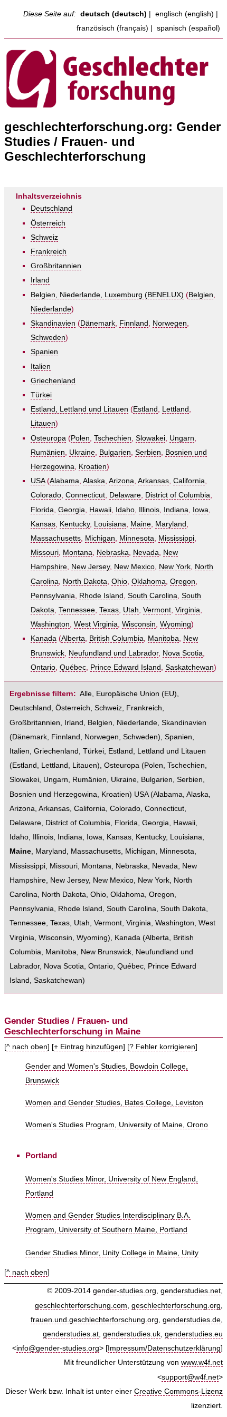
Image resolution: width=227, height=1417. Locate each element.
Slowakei (150, 438)
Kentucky (75, 524)
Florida (42, 510)
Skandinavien (53, 323)
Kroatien (93, 467)
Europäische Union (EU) (136, 694)
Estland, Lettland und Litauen (79, 409)
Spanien (44, 352)
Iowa (201, 510)
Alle (86, 694)
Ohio (119, 581)
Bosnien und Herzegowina (53, 794)
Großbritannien (56, 266)
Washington (50, 624)
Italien (41, 366)
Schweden (48, 337)
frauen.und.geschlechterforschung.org (94, 1320)
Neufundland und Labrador (113, 653)
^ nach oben (27, 1047)
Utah (131, 610)
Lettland (175, 409)
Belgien (200, 295)
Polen (80, 438)
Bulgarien (115, 452)
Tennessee (77, 610)
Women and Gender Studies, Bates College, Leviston (114, 1103)
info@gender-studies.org (57, 1348)
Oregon (182, 581)
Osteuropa (48, 438)
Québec (73, 667)
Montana (77, 552)
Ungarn (181, 438)
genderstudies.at (71, 1334)
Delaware (125, 495)
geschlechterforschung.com (81, 1305)
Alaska (94, 481)
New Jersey (90, 567)
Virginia (187, 610)
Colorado (46, 495)
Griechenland (53, 381)
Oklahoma (148, 581)
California (189, 481)
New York (175, 567)
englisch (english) (184, 14)
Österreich (48, 223)
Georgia (71, 510)
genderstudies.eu (194, 1334)
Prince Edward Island (125, 667)
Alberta (73, 638)
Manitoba (163, 638)
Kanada (43, 638)
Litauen (43, 423)
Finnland (133, 323)
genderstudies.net (190, 1291)
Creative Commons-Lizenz (178, 1391)
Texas (109, 610)
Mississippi (176, 538)
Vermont (157, 610)
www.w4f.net (202, 1362)
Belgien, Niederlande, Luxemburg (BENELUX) (107, 295)
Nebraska (113, 552)
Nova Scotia (183, 653)
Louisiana (110, 524)
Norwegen (170, 323)
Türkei (41, 395)
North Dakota (85, 581)
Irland (40, 280)
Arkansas (153, 481)
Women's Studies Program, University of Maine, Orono (116, 1125)
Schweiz (44, 237)
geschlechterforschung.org (176, 1305)
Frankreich (49, 252)
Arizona (121, 481)
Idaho (125, 510)
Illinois (149, 510)
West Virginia (96, 624)
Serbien (148, 452)
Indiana (176, 510)
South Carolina (152, 596)
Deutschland (51, 208)
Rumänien (48, 452)
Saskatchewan (189, 667)
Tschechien (112, 438)
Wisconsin (139, 624)
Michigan (100, 538)
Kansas (43, 524)
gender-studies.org (124, 1291)
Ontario (43, 667)
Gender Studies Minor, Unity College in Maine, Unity (111, 1253)
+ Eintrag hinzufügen (88, 1047)
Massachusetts (56, 538)
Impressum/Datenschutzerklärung (164, 1348)
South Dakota (183, 909)
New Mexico (134, 567)
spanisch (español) (188, 28)
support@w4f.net (190, 1377)
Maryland (170, 524)
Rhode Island (101, 596)
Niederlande (51, 309)
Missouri (45, 552)
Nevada (146, 552)
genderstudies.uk (131, 1334)
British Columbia (116, 638)
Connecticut (85, 495)
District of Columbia (177, 495)
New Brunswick (106, 952)
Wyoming (175, 624)
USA (38, 481)
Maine (140, 524)
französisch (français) (112, 28)
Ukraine (82, 452)
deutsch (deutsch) (113, 14)
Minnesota (136, 538)
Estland (145, 409)
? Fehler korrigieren (162, 1047)
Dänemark (97, 323)
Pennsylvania (53, 596)
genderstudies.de (192, 1320)
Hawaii (100, 510)
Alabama (64, 481)
